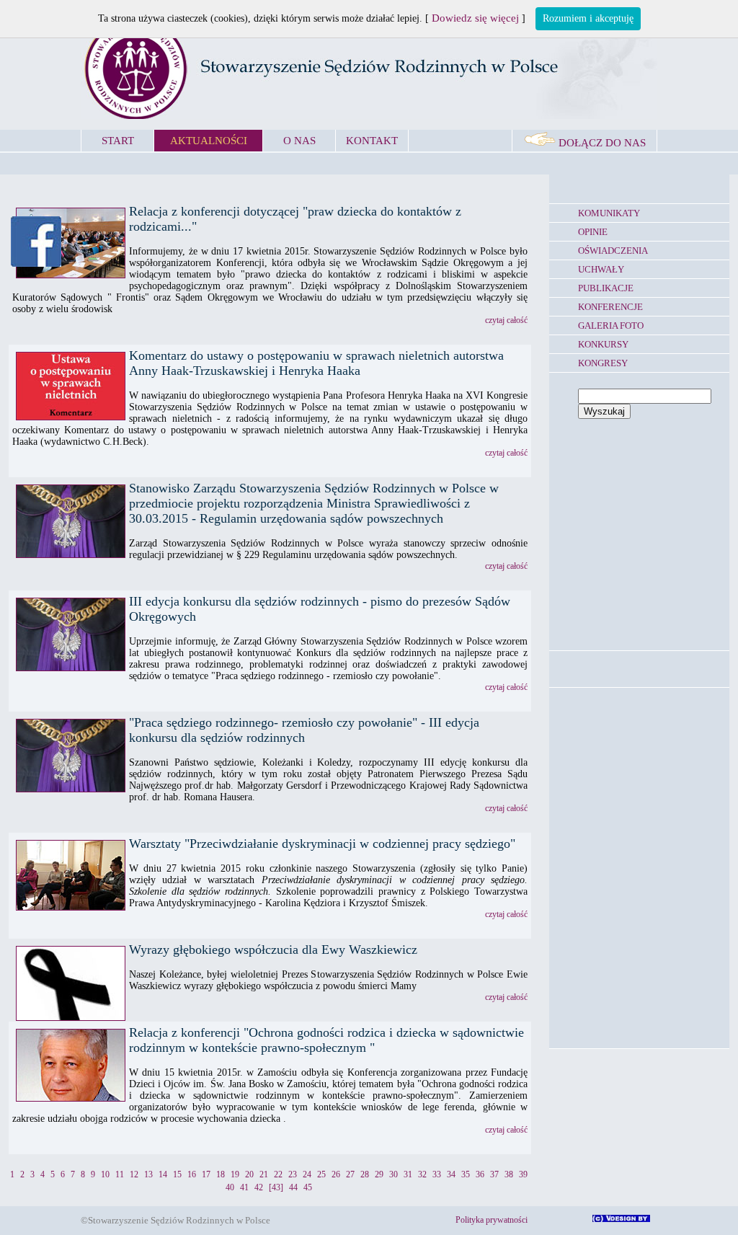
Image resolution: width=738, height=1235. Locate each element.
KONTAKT (372, 140)
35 (465, 1174)
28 (364, 1174)
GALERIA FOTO (611, 325)
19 (235, 1174)
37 (494, 1174)
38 (508, 1174)
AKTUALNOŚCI (208, 140)
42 (258, 1187)
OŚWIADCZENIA (613, 250)
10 (105, 1174)
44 (293, 1187)
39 (523, 1174)
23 (292, 1174)
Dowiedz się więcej (475, 18)
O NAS (299, 140)
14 (163, 1174)
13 (148, 1174)
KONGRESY (603, 363)
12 (134, 1174)
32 (422, 1174)
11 (119, 1174)
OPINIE (593, 231)
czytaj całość (506, 320)
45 (307, 1187)
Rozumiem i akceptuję (588, 18)
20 (249, 1174)
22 (278, 1174)
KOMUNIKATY (609, 213)
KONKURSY (603, 344)
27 (350, 1174)
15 (177, 1174)
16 (191, 1174)
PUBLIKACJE (605, 288)
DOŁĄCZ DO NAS (601, 143)
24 (307, 1174)
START (118, 140)
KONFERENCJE (610, 306)
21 (263, 1174)
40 (230, 1187)
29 (379, 1174)
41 (244, 1187)
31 (408, 1174)
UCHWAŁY (601, 269)
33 (436, 1174)
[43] (276, 1187)
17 (206, 1174)
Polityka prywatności (491, 1220)
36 (480, 1174)
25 (321, 1174)
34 (451, 1174)
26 (336, 1174)
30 (393, 1174)
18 (220, 1174)
